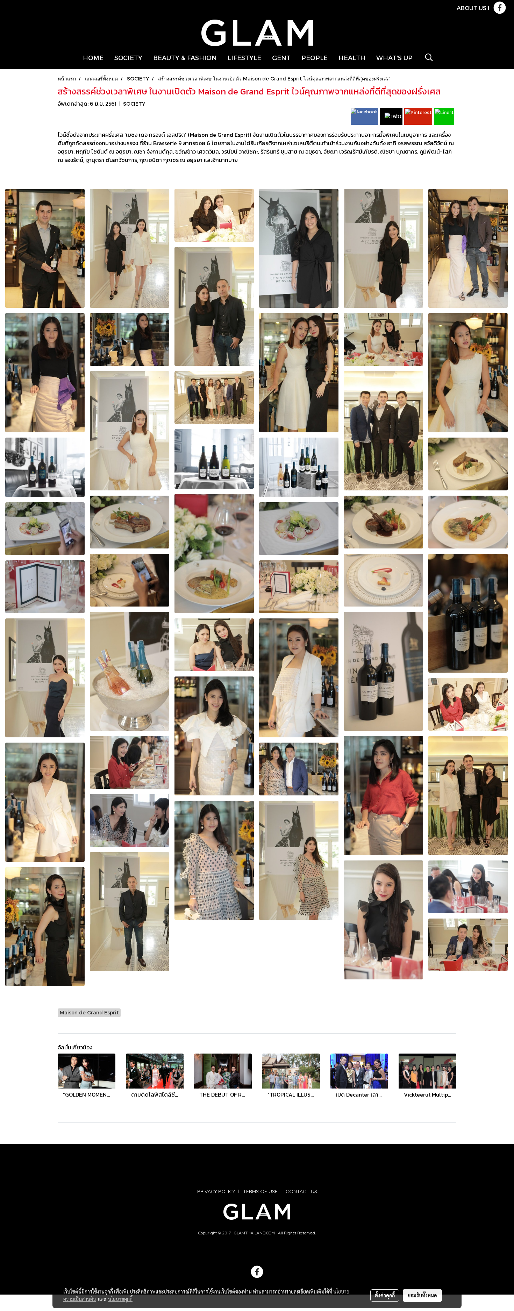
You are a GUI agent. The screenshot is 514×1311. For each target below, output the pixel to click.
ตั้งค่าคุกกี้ (385, 1295)
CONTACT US (301, 1191)
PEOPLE (314, 57)
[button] (429, 57)
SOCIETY (128, 57)
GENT (281, 57)
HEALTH (351, 57)
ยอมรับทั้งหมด (422, 1295)
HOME (93, 57)
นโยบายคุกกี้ (120, 1299)
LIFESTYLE (244, 57)
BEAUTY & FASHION (185, 57)
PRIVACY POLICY (216, 1191)
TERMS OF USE (260, 1191)
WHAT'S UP (394, 57)
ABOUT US (471, 8)
